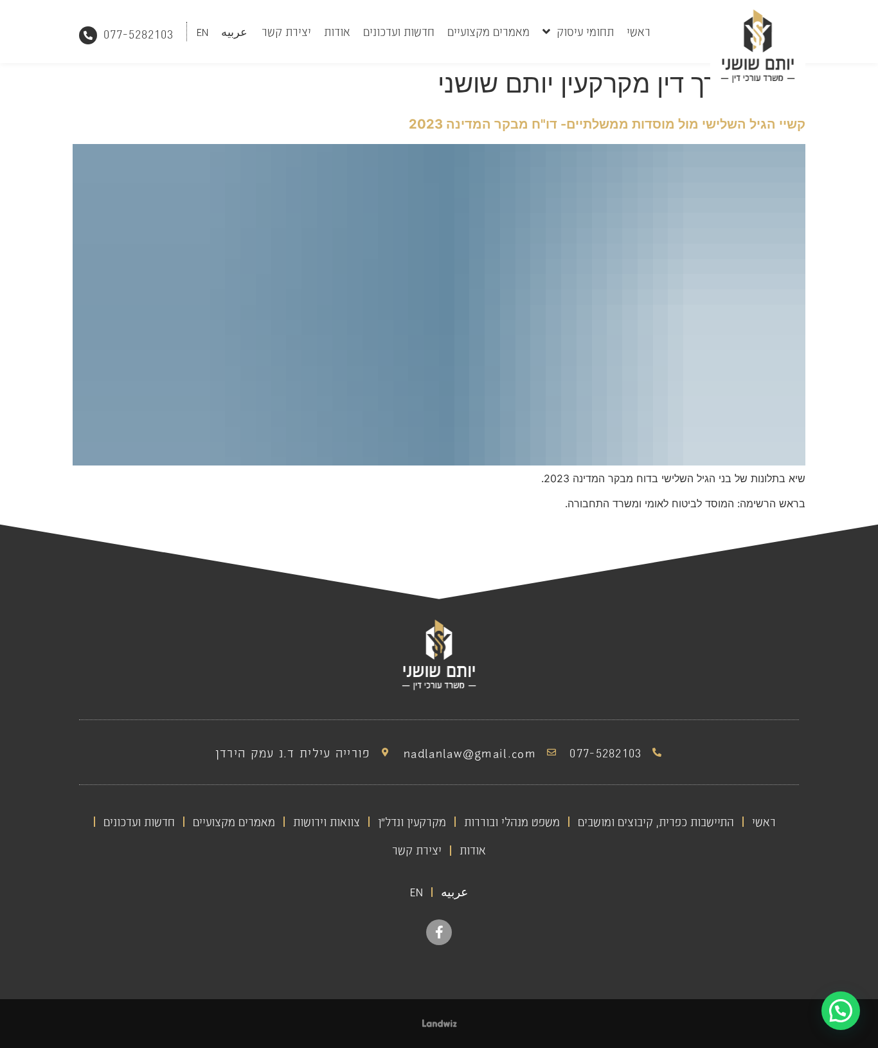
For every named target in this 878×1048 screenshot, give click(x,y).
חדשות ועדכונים (399, 31)
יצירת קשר (286, 31)
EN (202, 31)
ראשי (638, 31)
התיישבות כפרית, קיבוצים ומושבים (656, 821)
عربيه (234, 31)
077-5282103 (138, 33)
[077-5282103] (88, 35)
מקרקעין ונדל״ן (412, 821)
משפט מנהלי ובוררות (512, 821)
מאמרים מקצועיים (488, 31)
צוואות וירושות (326, 821)
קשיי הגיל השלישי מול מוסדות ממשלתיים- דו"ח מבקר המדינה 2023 (607, 124)
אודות (337, 31)
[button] (840, 1010)
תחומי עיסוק (585, 31)
